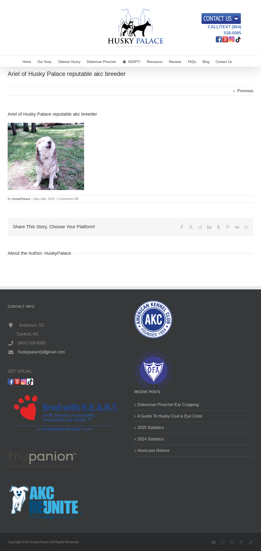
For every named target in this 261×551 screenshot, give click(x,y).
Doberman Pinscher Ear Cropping (168, 404)
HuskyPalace (21, 199)
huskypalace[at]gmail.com (41, 352)
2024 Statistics (150, 439)
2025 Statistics (150, 427)
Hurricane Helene (153, 450)
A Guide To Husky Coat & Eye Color (169, 416)
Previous (245, 91)
